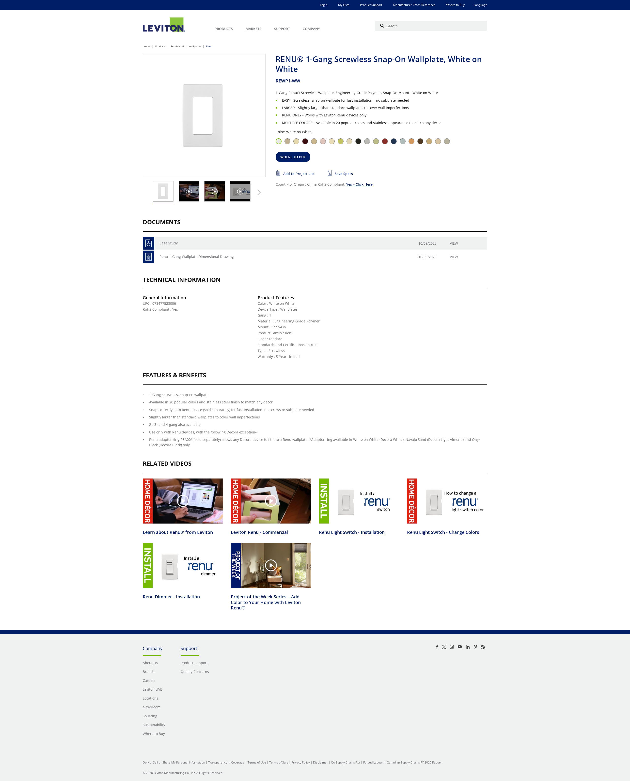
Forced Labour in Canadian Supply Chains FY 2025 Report (402, 762)
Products (160, 46)
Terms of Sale (278, 762)
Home (146, 46)
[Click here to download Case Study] (148, 243)
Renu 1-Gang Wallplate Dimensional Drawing (196, 256)
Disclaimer (320, 762)
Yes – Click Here (359, 184)
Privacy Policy (300, 762)
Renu (209, 46)
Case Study (168, 243)
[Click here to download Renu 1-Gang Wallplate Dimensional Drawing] (148, 257)
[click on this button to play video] (189, 191)
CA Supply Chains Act (345, 762)
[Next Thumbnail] (258, 192)
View (454, 243)
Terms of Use (257, 762)
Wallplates (195, 46)
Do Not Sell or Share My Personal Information (174, 762)
